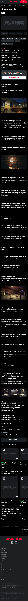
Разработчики (4, 556)
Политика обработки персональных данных (11, 585)
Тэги (2, 560)
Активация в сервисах (6, 576)
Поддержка (4, 566)
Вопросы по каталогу (6, 572)
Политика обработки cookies (7, 583)
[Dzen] (16, 542)
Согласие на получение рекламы (8, 587)
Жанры (3, 558)
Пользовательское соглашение (8, 581)
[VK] (12, 542)
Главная (3, 5)
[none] (5, 1)
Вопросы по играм (5, 568)
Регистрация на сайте (6, 574)
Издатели (3, 554)
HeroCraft (14, 53)
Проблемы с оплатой (6, 570)
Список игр (9, 5)
